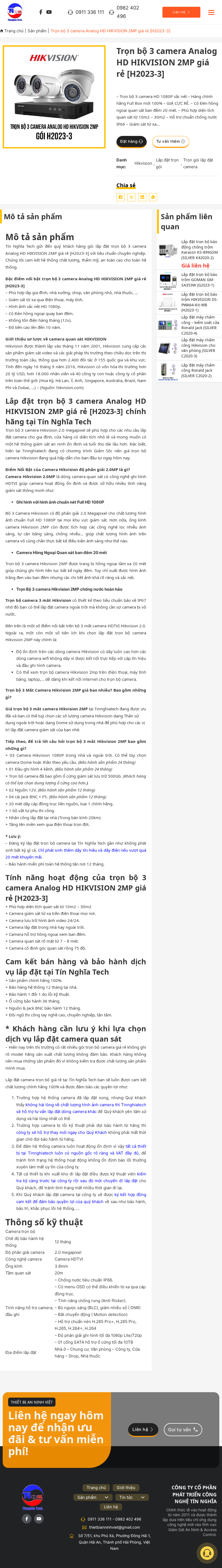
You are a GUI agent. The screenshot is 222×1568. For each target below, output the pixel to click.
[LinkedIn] (142, 197)
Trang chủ (13, 30)
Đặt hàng (129, 141)
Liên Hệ (179, 12)
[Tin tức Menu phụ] (143, 1497)
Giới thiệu (126, 1487)
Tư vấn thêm (168, 141)
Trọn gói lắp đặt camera (198, 163)
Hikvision (143, 163)
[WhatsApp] (153, 197)
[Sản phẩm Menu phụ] (106, 1497)
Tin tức (126, 1497)
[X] (131, 197)
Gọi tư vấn (179, 1429)
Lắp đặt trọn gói (167, 163)
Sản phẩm (37, 30)
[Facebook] (120, 197)
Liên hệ (140, 1429)
